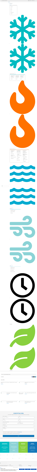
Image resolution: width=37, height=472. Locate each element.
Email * (19, 416)
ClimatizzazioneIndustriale (22, 76)
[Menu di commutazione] (9, 2)
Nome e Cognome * (5, 416)
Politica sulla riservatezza (15, 467)
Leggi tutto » (8, 394)
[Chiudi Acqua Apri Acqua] (12, 208)
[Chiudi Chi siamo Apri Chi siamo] (10, 4)
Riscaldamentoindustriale (25, 151)
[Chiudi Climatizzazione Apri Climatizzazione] (14, 74)
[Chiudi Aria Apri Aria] (11, 266)
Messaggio (4, 427)
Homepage (2, 374)
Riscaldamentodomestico (13, 151)
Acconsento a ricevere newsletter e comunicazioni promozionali (11, 433)
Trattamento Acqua (13, 210)
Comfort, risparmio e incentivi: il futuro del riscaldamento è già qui (30, 402)
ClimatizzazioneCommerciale (17, 76)
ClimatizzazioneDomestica (13, 76)
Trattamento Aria (13, 267)
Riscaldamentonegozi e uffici (19, 151)
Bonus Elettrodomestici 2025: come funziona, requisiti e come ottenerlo (12, 402)
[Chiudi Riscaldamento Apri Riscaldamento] (14, 149)
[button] (32, 376)
